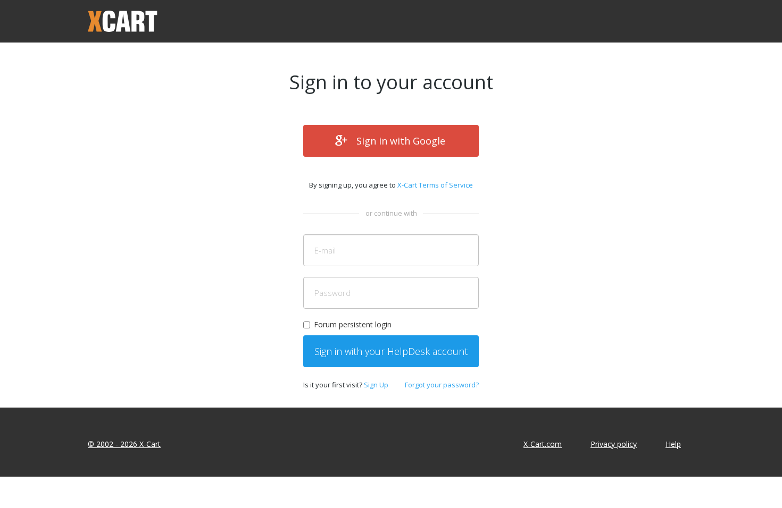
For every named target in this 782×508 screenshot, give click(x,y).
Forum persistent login (353, 324)
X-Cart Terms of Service (435, 185)
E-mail (325, 250)
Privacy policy (613, 444)
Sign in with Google (400, 140)
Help (673, 444)
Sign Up (376, 385)
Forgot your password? (442, 385)
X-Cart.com (542, 444)
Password (332, 292)
